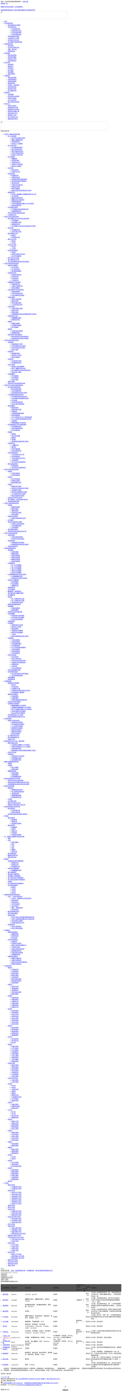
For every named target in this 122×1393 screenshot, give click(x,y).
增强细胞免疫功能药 (17, 542)
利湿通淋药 (15, 1012)
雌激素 (13, 437)
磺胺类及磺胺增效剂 (14, 604)
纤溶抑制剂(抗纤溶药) (18, 348)
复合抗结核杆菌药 (17, 619)
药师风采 (9, 10)
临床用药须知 (8, 44)
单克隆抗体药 (15, 947)
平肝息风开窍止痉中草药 (16, 1237)
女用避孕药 (15, 460)
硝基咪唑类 (11, 679)
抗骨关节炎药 (12, 752)
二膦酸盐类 (15, 445)
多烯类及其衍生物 (17, 625)
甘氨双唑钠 (6, 1345)
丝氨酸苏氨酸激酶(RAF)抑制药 (21, 707)
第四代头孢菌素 (16, 570)
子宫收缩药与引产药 (17, 454)
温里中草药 (11, 1205)
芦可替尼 (5, 1317)
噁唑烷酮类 (11, 677)
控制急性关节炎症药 (17, 756)
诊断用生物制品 (13, 956)
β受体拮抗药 (15, 183)
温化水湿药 (15, 1018)
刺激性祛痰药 (15, 480)
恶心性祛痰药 (15, 479)
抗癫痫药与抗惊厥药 (14, 282)
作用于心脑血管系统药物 (12, 134)
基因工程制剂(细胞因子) (19, 945)
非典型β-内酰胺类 (13, 580)
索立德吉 (5, 1300)
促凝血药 (11, 342)
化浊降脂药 (15, 1074)
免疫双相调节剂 (13, 546)
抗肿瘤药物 (7, 681)
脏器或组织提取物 (17, 952)
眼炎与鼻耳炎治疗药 (14, 803)
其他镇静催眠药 (16, 271)
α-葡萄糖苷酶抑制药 (17, 413)
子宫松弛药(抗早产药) (18, 458)
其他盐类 (14, 851)
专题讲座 (7, 75)
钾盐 (12, 844)
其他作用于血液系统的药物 (16, 383)
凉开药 (13, 1157)
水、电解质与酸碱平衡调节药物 (14, 836)
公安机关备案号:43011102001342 (13, 1383)
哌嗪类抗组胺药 (16, 731)
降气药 (13, 1042)
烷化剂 (13, 685)
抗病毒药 (11, 638)
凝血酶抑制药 (15, 353)
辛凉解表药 (15, 971)
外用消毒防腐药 (13, 672)
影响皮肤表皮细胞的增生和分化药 (18, 782)
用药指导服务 (12, 57)
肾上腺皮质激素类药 (14, 387)
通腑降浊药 (15, 1117)
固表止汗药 (15, 1121)
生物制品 (7, 930)
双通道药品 (11, 51)
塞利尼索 (5, 1294)
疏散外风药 (15, 1132)
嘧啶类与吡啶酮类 (17, 632)
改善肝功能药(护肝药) (18, 254)
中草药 (6, 1183)
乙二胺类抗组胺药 (17, 726)
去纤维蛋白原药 (16, 361)
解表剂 (10, 967)
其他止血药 (15, 349)
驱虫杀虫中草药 (13, 1260)
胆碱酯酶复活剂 (16, 870)
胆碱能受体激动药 (17, 789)
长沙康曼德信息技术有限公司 (32, 1385)
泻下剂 (10, 1110)
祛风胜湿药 (15, 1020)
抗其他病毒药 (15, 653)
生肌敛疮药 (15, 1177)
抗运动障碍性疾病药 (17, 295)
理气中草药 (11, 1224)
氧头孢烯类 (15, 583)
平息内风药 (15, 1134)
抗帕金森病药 (15, 291)
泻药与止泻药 (12, 245)
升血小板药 (15, 379)
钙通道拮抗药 (15, 162)
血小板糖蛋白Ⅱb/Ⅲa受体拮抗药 (21, 370)
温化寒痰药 (15, 1069)
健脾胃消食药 (15, 1106)
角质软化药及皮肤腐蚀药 (16, 780)
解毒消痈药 (15, 1172)
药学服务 (7, 53)
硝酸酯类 (14, 158)
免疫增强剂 (11, 540)
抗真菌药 (11, 623)
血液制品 (14, 941)
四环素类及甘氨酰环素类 (16, 593)
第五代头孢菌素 (16, 572)
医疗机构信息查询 (13, 102)
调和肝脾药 (15, 1151)
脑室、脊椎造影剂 (17, 907)
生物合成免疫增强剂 (17, 949)
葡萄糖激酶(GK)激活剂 (18, 422)
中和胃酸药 (15, 220)
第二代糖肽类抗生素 (17, 600)
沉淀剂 (13, 889)
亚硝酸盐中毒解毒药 (14, 876)
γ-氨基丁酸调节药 (17, 286)
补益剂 (10, 1084)
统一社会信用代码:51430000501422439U (28, 1379)
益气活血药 (15, 1050)
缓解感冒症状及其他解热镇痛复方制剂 (23, 750)
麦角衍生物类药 (16, 299)
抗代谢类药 (15, 686)
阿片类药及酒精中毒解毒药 (16, 879)
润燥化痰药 (15, 1067)
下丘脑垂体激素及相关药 (16, 394)
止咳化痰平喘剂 (13, 1078)
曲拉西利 (5, 1311)
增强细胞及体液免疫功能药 (20, 544)
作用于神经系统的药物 (11, 263)
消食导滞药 (15, 1104)
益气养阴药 (15, 1099)
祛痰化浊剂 (11, 1063)
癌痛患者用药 (12, 81)
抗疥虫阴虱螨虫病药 (14, 670)
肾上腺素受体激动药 (17, 791)
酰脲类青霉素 (15, 559)
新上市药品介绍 (13, 117)
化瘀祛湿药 (15, 1024)
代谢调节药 (11, 443)
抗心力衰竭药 (12, 136)
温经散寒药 (15, 1031)
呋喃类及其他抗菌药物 (15, 612)
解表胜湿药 (15, 973)
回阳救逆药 (15, 1033)
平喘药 (10, 484)
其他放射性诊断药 (17, 921)
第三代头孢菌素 (16, 569)
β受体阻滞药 (15, 160)
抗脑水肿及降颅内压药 (18, 518)
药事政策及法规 (13, 107)
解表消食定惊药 (16, 979)
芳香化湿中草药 (16, 1213)
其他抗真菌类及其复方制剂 (20, 636)
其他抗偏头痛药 (16, 303)
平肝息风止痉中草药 (17, 1239)
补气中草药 (15, 1245)
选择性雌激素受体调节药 (19, 700)
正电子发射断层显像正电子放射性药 (22, 919)
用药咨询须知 (12, 55)
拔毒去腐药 (15, 1175)
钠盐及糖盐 (15, 842)
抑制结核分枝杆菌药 (17, 615)
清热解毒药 (15, 988)
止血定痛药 (15, 1059)
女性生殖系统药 (13, 452)
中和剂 (13, 891)
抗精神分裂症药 (16, 274)
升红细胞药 (15, 376)
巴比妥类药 (15, 267)
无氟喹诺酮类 (15, 608)
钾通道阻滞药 (15, 319)
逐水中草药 (11, 1207)
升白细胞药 (15, 377)
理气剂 (10, 1037)
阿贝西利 (5, 1364)
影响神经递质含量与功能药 (20, 338)
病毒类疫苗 (15, 936)
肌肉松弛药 (15, 773)
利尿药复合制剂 (16, 512)
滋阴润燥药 (15, 1145)
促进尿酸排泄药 (16, 760)
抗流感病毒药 (15, 645)
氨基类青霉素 (15, 555)
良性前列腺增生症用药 (15, 522)
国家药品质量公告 (13, 111)
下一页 (7, 1377)
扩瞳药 (10, 799)
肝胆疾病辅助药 (13, 250)
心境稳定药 (15, 280)
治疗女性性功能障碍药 (18, 462)
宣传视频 (11, 94)
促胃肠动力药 (15, 237)
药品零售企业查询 (13, 96)
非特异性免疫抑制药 (17, 539)
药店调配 (11, 72)
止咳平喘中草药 (16, 1222)
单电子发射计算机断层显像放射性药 (22, 917)
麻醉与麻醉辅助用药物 (11, 761)
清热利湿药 (15, 1016)
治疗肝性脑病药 (16, 256)
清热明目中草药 (16, 1200)
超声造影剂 (15, 909)
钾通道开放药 (15, 186)
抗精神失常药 (12, 273)
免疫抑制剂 (11, 535)
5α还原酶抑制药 (16, 525)
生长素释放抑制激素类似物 (20, 398)
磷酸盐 (13, 849)
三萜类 (13, 634)
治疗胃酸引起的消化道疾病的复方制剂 (23, 226)
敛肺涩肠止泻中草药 (17, 1256)
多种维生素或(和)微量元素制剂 (17, 814)
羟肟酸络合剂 (15, 866)
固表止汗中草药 (16, 1254)
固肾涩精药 (15, 1125)
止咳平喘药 (15, 1082)
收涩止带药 (15, 1128)
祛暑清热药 (15, 997)
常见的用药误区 (16, 34)
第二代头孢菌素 (16, 567)
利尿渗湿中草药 (16, 1211)
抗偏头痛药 (11, 297)
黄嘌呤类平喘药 (16, 486)
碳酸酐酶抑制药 (16, 795)
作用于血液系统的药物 (11, 340)
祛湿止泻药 (15, 1014)
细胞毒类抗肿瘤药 (13, 683)
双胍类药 (14, 411)
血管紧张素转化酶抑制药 (19, 179)
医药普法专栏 (12, 89)
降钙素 (13, 447)
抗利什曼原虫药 (16, 658)
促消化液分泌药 (16, 231)
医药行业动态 (12, 105)
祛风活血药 (15, 1140)
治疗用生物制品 (13, 939)
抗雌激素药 (15, 698)
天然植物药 (15, 527)
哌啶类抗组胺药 (16, 730)
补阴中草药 (15, 1250)
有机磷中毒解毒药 (13, 868)
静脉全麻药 (15, 769)
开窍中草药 (15, 1241)
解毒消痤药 (15, 1173)
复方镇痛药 (15, 327)
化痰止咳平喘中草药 (14, 1216)
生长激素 (14, 400)
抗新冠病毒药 (15, 651)
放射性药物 (11, 915)
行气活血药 (15, 1048)
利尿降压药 (15, 175)
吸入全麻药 (15, 767)
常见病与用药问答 (13, 47)
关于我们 (15, 10)
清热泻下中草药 (16, 1203)
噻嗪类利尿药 (15, 507)
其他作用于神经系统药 (15, 334)
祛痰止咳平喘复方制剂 (15, 497)
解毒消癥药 (15, 994)
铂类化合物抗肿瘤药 (14, 701)
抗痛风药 (11, 754)
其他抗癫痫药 (15, 288)
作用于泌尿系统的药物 (11, 503)
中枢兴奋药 (11, 306)
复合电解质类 (12, 853)
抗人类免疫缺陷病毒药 (18, 647)
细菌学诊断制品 (16, 958)
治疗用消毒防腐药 (17, 675)
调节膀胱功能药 (13, 529)
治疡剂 (10, 1168)
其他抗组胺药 (15, 733)
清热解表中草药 (16, 1202)
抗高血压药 (11, 173)
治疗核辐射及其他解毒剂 (16, 883)
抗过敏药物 (7, 718)
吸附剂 (13, 887)
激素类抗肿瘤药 (13, 694)
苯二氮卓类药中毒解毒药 (16, 878)
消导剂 (10, 1102)
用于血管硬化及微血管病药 (16, 213)
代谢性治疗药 (15, 171)
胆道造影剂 (15, 902)
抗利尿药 (11, 520)
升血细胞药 (11, 374)
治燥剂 (10, 1142)
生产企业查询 (12, 100)
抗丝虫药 (14, 666)
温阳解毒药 (15, 1035)
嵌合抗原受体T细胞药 (18, 713)
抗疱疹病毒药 (15, 642)
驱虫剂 (10, 1181)
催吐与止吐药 (12, 239)
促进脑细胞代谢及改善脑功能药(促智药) (24, 314)
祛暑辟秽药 (15, 1005)
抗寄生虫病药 (12, 655)
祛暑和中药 (15, 1001)
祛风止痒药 (15, 1138)
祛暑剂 (10, 996)
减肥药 (10, 329)
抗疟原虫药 (15, 657)
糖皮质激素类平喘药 (17, 495)
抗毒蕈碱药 (15, 775)
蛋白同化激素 (15, 436)
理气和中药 (15, 1040)
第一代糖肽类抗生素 (17, 598)
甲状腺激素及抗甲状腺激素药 (17, 424)
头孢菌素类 (11, 563)
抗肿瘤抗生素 (15, 688)
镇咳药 (10, 471)
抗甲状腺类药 (15, 430)
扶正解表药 (15, 977)
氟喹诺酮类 (15, 610)
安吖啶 (5, 1326)
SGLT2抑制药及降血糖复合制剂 (21, 419)
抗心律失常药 (12, 145)
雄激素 (13, 434)
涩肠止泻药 (15, 1123)
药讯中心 (7, 104)
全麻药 (10, 765)
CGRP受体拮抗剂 (16, 304)
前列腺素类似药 (16, 797)
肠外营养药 (11, 818)
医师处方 (11, 66)
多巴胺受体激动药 (17, 402)
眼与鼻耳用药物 (9, 786)
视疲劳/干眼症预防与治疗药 (16, 804)
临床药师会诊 (12, 60)
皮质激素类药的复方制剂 (19, 392)
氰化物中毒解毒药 (13, 874)
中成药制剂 (7, 966)
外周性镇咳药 (15, 475)
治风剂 (10, 1130)
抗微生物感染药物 (10, 548)
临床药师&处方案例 (14, 25)
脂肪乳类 (14, 821)
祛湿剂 (10, 1009)
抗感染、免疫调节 (13, 85)
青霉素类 (11, 550)
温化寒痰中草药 (16, 1220)
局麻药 (10, 763)
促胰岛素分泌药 (16, 409)
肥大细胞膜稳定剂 (13, 737)
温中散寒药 (15, 1027)
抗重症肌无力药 (13, 316)
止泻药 (13, 248)
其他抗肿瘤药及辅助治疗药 (16, 716)
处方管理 (7, 62)
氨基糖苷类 (11, 587)
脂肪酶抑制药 (15, 333)
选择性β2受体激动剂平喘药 (20, 488)
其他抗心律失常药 (17, 155)
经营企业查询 (12, 98)
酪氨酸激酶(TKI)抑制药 (18, 705)
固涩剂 (10, 1119)
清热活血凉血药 (16, 992)
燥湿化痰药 (15, 1065)
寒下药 (13, 1112)
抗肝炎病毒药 (15, 649)
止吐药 (13, 243)
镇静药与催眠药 (13, 265)
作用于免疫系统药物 (10, 533)
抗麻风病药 (11, 621)
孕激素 (13, 439)
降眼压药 (11, 788)
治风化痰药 (15, 1076)
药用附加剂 (11, 924)
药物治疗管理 (12, 59)
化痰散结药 (15, 1072)
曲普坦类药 (15, 301)
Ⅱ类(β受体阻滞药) (16, 149)
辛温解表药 (15, 969)
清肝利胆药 (15, 1010)
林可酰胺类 (11, 595)
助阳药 (13, 1091)
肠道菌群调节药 (16, 951)
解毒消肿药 (15, 1170)
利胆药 (13, 252)
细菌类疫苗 (15, 934)
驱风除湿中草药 (16, 1215)
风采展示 (7, 92)
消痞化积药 (15, 1108)
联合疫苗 (14, 937)
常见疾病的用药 (16, 32)
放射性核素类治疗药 (17, 922)
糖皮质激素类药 (16, 389)
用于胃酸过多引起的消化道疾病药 (18, 218)
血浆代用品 (11, 381)
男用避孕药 (15, 466)
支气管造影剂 (15, 904)
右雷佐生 (5, 1332)
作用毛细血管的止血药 (18, 346)
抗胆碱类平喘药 (16, 490)
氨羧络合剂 (15, 863)
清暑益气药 (15, 1007)
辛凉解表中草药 (16, 1188)
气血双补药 (15, 1089)
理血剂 (10, 1044)
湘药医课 (3, 10)
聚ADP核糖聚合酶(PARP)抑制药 (21, 709)
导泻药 (13, 246)
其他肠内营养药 (16, 834)
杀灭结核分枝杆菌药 (17, 617)
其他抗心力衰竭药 (17, 143)
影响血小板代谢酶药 (17, 366)
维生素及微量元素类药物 (12, 806)
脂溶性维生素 (15, 812)
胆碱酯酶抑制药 (16, 318)
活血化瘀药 (15, 1046)
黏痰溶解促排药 (16, 482)
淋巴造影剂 (15, 906)
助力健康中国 (12, 90)
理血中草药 (11, 1226)
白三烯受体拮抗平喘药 (18, 494)
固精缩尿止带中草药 (17, 1258)
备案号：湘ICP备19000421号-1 (50, 1379)
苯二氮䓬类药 (15, 269)
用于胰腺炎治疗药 (13, 259)
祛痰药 (10, 477)
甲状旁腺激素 (15, 449)
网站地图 (21, 10)
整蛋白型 (14, 831)
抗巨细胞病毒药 (16, 643)
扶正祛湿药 (15, 1022)
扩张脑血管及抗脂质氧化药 (20, 209)
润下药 (13, 1113)
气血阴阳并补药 (16, 1097)
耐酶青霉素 (15, 554)
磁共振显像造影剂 (13, 911)
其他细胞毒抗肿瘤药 (17, 692)
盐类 (9, 840)
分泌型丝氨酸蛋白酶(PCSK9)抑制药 (22, 203)
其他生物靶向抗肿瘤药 (18, 711)
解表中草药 (11, 1185)
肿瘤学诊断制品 (16, 964)
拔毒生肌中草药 (13, 1263)
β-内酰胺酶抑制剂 (17, 576)
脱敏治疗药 (11, 739)
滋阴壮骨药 (15, 1100)
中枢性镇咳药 (15, 473)
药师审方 (11, 68)
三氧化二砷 (7, 1337)
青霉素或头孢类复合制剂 (19, 578)
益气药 (13, 1085)
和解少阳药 (15, 1149)
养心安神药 (15, 1162)
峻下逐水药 (15, 1115)
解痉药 (13, 235)
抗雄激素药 (15, 696)
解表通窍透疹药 (16, 981)
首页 (5, 21)
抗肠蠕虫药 (15, 664)
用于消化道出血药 (13, 258)
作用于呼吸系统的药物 (11, 469)
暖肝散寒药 (15, 1029)
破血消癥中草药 (16, 1231)
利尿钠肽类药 (15, 142)
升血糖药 (14, 421)
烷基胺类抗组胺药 (17, 722)
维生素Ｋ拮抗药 (16, 355)
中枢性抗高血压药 (17, 185)
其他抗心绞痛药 (16, 166)
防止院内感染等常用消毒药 (20, 673)
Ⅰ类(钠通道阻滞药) (17, 147)
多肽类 (10, 597)
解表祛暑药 (15, 975)
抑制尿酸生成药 (16, 758)
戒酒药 (10, 881)
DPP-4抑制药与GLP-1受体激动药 (21, 417)
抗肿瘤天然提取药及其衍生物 (20, 690)
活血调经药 (15, 1052)
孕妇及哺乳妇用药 (13, 36)
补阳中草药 (15, 1248)
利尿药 (10, 505)
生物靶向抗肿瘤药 (13, 703)
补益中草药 (11, 1243)
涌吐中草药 (11, 1265)
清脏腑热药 (15, 990)
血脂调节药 (11, 192)
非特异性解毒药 (13, 885)
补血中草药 (15, 1246)
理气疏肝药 (15, 1039)
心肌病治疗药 (12, 215)
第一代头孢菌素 (16, 565)
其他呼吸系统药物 (13, 501)
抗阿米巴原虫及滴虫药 (18, 660)
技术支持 (20, 1385)
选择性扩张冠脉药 (17, 164)
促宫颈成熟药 (15, 456)
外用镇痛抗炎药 (16, 748)
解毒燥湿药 (15, 1179)
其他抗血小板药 (16, 372)
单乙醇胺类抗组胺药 (17, 724)
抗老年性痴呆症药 (17, 293)
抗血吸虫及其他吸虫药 (18, 662)
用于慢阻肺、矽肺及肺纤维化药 (18, 499)
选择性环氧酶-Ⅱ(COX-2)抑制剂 (21, 746)
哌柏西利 (5, 1353)
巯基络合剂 (15, 864)
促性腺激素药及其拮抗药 (19, 396)
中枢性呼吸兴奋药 (17, 308)
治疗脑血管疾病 (13, 207)
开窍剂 (10, 1155)
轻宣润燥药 (15, 1143)
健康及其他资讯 (13, 119)
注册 (26, 1)
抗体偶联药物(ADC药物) (15, 715)
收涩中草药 (11, 1252)
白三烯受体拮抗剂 (13, 735)
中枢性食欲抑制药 (17, 331)
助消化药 (11, 228)
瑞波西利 (5, 1305)
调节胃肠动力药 (13, 233)
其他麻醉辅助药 (16, 776)
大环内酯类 (11, 589)
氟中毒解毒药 (12, 872)
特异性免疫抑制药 (17, 537)
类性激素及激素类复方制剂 (20, 441)
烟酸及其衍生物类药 (17, 200)
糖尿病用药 (11, 83)
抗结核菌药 (11, 613)
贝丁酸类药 (15, 196)
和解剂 (10, 1147)
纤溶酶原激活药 (16, 362)
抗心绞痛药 (11, 156)
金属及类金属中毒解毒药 (16, 861)
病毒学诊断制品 (16, 960)
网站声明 (32, 10)
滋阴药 (13, 1093)
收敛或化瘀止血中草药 (18, 1233)
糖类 (9, 838)
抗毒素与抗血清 (16, 943)
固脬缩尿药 (15, 1127)
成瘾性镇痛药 (15, 323)
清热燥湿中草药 (16, 1196)
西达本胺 (5, 1359)
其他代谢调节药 (16, 451)
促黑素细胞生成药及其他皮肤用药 (18, 784)
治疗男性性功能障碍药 (18, 467)
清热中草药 (11, 1190)
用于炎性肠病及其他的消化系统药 (18, 261)
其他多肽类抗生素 (17, 602)
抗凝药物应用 (12, 79)
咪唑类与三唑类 (16, 627)
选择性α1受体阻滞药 (17, 524)
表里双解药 (15, 982)
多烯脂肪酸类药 (16, 201)
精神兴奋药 (15, 310)
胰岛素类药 (15, 407)
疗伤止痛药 (15, 1055)
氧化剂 (13, 892)
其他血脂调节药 (16, 205)
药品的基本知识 (16, 30)
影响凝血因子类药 (17, 344)
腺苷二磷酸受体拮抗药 (18, 368)
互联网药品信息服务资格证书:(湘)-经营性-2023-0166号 (41, 1383)
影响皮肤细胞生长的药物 (12, 778)
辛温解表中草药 (16, 1187)
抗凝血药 (11, 351)
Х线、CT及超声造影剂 (15, 896)
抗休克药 (11, 168)
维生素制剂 (11, 808)
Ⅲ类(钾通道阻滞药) (17, 151)
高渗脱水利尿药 (13, 516)
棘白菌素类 (15, 628)
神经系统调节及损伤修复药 (20, 336)
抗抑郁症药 (15, 276)
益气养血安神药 (16, 1166)
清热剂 (10, 984)
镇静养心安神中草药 (14, 1235)
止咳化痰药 (15, 1080)
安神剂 (10, 1160)
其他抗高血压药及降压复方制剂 (21, 190)
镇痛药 (10, 321)
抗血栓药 (11, 359)
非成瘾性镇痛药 (16, 325)
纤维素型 (14, 833)
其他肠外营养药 (16, 823)
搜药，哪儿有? (12, 49)
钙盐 (12, 846)
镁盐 (12, 848)
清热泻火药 (15, 986)
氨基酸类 (14, 819)
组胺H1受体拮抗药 (14, 720)
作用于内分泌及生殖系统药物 (13, 385)
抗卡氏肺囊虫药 (16, 668)
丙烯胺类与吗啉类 (17, 630)
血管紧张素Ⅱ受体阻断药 (18, 181)
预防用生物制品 (13, 932)
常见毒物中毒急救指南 (15, 42)
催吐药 (13, 241)
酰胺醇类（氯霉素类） (15, 591)
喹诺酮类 (11, 606)
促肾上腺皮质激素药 (17, 404)
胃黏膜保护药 (15, 224)
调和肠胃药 (15, 1153)
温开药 (13, 1158)
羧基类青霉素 (15, 557)
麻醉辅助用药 (12, 771)
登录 (24, 1)
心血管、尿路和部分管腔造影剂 (21, 898)
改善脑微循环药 (16, 211)
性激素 (10, 432)
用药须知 (11, 45)
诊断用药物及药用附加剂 (12, 894)
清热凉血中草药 (16, 1194)
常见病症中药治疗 (13, 40)
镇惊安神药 (15, 1164)
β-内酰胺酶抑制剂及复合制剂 (17, 574)
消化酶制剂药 (15, 230)
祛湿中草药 (11, 1209)
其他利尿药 (15, 514)
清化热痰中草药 (16, 1218)
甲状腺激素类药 (16, 426)
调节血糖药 (11, 406)
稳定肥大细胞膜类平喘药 (19, 492)
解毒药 (6, 859)
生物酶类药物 (15, 954)
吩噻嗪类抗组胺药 (17, 728)
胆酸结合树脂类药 (17, 198)
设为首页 (26, 10)
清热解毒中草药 (16, 1198)
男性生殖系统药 (13, 464)
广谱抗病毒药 (15, 640)
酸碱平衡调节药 (13, 855)
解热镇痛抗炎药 (13, 743)
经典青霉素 (15, 552)
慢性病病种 (11, 74)
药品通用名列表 (20, 1270)
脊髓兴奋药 (15, 312)
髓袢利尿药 (15, 509)
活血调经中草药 (16, 1230)
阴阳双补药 (15, 1095)
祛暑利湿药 (15, 1003)
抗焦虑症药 (15, 278)
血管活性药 (15, 170)
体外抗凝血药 (15, 357)
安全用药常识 (12, 27)
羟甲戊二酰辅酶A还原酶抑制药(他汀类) (23, 194)
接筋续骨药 (15, 1057)
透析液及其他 (12, 857)
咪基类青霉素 (15, 561)
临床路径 (11, 64)
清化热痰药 (15, 1070)
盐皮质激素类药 (16, 391)
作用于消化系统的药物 (11, 216)
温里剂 (10, 1025)
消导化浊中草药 (13, 1261)
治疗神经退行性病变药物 (16, 289)
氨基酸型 (14, 827)
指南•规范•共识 (13, 113)
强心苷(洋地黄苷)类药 (18, 138)
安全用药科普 (8, 23)
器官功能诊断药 (13, 913)
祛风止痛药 (15, 1136)
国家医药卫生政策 (13, 109)
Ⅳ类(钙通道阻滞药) (17, 153)
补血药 (13, 1087)
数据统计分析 (12, 115)
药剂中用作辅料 (16, 926)
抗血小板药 (11, 364)
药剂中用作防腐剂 (17, 928)
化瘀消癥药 (15, 1054)
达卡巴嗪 (5, 1321)
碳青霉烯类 (15, 582)
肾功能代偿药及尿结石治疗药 (17, 531)
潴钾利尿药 (15, 510)
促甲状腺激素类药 (17, 428)
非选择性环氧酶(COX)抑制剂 (20, 745)
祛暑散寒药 (15, 999)
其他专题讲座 (12, 87)
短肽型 (13, 829)
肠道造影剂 (15, 900)
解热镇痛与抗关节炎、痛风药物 (14, 741)
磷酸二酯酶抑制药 (17, 140)
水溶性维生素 (15, 810)
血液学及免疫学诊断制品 (19, 962)
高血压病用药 (12, 77)
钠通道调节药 (15, 284)
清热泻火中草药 (16, 1192)
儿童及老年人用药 (13, 38)
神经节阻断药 (15, 188)
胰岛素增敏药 (15, 415)
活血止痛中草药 (16, 1228)
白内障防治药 (12, 801)
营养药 (6, 816)
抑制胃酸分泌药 (16, 222)
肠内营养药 (11, 825)
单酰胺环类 (15, 585)
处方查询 (11, 70)
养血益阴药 (15, 1061)
